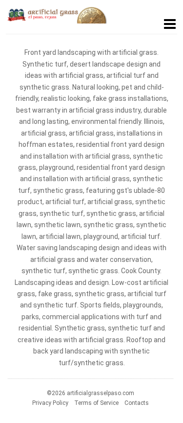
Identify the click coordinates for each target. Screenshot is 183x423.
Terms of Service (96, 403)
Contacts (136, 403)
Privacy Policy (50, 403)
